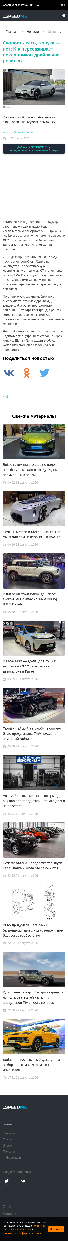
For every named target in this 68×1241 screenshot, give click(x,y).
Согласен (56, 1229)
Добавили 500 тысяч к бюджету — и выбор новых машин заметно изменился (31, 1065)
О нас (7, 1206)
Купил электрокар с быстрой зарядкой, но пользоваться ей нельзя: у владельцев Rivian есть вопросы (33, 997)
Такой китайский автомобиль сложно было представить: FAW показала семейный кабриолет (32, 734)
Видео (7, 1145)
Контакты (9, 1213)
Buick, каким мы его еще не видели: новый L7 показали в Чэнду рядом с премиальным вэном (31, 470)
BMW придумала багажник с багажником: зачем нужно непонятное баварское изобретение (33, 930)
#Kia (6, 397)
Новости (9, 1133)
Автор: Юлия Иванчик (18, 132)
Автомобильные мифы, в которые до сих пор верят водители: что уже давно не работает (34, 801)
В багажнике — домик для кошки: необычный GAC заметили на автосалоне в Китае (29, 666)
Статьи (8, 1139)
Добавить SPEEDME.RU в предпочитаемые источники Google (34, 149)
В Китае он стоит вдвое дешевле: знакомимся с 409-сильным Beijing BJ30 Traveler (30, 599)
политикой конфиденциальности (24, 1233)
